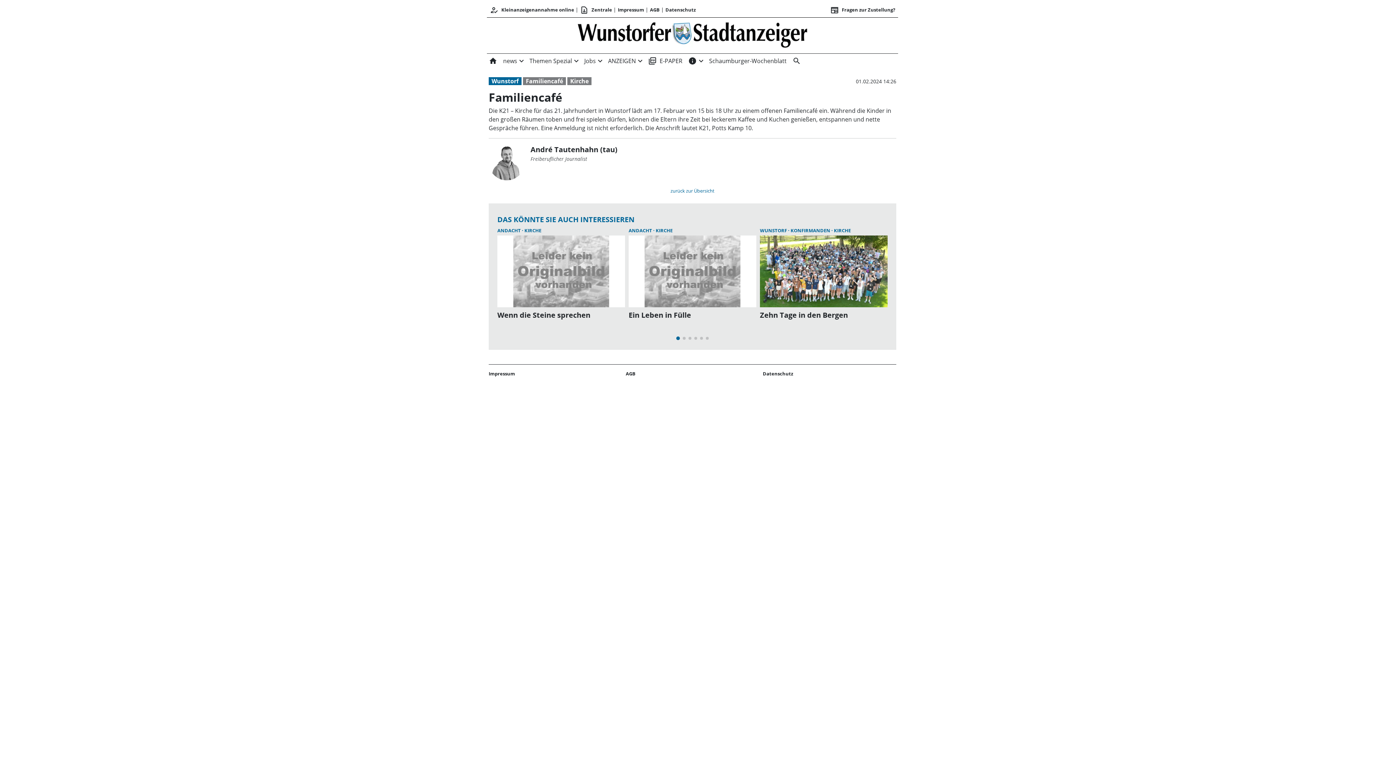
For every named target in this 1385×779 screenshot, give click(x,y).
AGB (655, 9)
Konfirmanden (811, 230)
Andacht (509, 230)
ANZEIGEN (622, 61)
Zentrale (596, 10)
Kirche (579, 81)
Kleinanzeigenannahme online (532, 10)
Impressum (631, 9)
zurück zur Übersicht (692, 191)
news (510, 61)
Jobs (590, 61)
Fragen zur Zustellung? (862, 10)
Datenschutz (680, 9)
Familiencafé (544, 81)
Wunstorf (505, 81)
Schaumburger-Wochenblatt (748, 61)
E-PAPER (665, 61)
